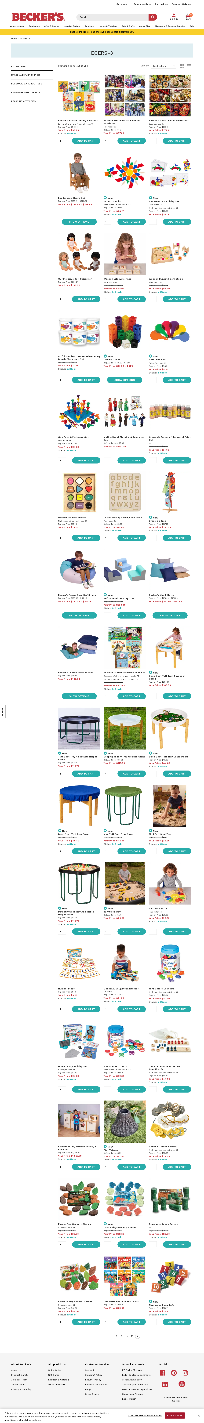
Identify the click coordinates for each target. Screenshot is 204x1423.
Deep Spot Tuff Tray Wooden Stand (124, 756)
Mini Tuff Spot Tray (160, 834)
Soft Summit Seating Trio (119, 598)
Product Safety (19, 1375)
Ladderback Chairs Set (71, 198)
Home (14, 38)
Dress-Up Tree (157, 521)
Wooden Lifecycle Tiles (117, 279)
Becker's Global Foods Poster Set (169, 120)
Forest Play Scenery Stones (74, 1224)
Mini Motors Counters (161, 988)
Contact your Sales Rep (135, 1384)
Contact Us (161, 4)
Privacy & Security (21, 1389)
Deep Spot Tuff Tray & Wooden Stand (167, 677)
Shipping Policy (93, 1375)
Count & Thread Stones (163, 1146)
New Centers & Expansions (137, 1389)
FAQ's (88, 1389)
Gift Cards (53, 1375)
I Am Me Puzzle (158, 908)
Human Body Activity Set (72, 1066)
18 (132, 1336)
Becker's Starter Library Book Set (78, 120)
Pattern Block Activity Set (164, 201)
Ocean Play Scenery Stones (120, 1227)
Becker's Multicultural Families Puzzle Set (122, 122)
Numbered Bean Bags (161, 1305)
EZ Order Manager (132, 1370)
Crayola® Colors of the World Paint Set (169, 438)
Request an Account (96, 1384)
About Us (16, 1370)
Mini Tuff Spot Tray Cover (119, 834)
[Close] (198, 1415)
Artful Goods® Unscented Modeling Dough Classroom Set (79, 357)
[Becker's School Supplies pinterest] (174, 1374)
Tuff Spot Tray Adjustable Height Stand (77, 758)
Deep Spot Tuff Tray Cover (74, 834)
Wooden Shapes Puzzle (72, 517)
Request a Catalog (58, 1379)
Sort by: (145, 65)
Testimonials (18, 1384)
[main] (125, 706)
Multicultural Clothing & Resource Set (124, 438)
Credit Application (132, 1379)
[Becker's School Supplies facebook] (163, 1374)
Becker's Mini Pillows (161, 595)
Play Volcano (111, 1150)
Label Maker (129, 1399)
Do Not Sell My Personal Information (145, 1415)
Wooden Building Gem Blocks (166, 279)
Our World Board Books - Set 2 (122, 1301)
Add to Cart (86, 140)
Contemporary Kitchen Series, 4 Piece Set (77, 1148)
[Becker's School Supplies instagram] (186, 1374)
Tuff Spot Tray (112, 911)
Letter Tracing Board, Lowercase (123, 517)
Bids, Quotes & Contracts (136, 1375)
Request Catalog (181, 4)
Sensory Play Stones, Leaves (75, 1301)
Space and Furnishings (25, 75)
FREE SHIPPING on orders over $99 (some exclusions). (102, 32)
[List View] (187, 66)
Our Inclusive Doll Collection (75, 279)
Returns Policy (93, 1379)
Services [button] (122, 4)
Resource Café (142, 4)
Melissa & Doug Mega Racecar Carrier (121, 990)
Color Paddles (157, 359)
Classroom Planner (132, 1394)
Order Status (92, 1394)
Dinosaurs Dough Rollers (163, 1224)
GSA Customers (56, 1384)
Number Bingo (66, 988)
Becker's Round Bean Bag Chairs (77, 595)
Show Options (79, 221)
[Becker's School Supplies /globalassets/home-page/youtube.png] (182, 1387)
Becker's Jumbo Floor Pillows (75, 672)
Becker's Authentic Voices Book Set (124, 672)
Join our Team (19, 1379)
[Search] (153, 17)
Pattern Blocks (112, 201)
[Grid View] (180, 66)
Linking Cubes (112, 359)
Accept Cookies (174, 1415)
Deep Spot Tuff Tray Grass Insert (168, 756)
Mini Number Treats (115, 1066)
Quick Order (54, 1370)
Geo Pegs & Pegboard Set (73, 437)
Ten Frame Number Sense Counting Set (164, 1067)
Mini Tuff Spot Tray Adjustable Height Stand (76, 913)
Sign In (174, 19)
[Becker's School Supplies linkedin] (165, 1386)
